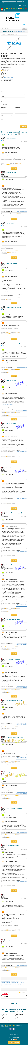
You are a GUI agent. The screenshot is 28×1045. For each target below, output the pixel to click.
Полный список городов (14, 1021)
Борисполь (4, 1014)
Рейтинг (15, 31)
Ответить (14, 168)
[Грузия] (19, 8)
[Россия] (2, 8)
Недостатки (17, 107)
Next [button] (26, 995)
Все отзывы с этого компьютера (21, 410)
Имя (2, 91)
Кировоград (13, 982)
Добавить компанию (14, 1042)
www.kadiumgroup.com (8, 79)
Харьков (22, 982)
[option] (14, 995)
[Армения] (21, 8)
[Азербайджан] (23, 8)
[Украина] (7, 8)
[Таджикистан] (14, 8)
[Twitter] (13, 1039)
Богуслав (3, 982)
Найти (24, 28)
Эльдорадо (14, 995)
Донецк (4, 1015)
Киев (21, 981)
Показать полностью (7, 404)
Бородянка (8, 982)
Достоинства (3, 107)
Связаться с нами (14, 1034)
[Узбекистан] (16, 8)
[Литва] (2, 9)
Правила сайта (21, 31)
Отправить (23, 126)
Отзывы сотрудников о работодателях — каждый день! (13, 2)
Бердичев (13, 981)
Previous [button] (2, 995)
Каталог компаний (8, 31)
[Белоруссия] (4, 8)
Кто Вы (2, 96)
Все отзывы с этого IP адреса (22, 211)
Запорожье (17, 1015)
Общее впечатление (5, 101)
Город (2, 115)
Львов (16, 1017)
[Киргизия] (12, 8)
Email (2, 119)
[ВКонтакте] (11, 1039)
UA (23, 5)
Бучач (2, 984)
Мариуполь (7, 981)
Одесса (4, 1018)
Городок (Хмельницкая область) (11, 984)
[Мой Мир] (16, 1039)
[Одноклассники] (15, 1039)
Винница (3, 981)
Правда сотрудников (10, 1025)
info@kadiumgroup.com (8, 77)
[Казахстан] (9, 8)
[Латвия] (26, 8)
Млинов (18, 982)
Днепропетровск (19, 1014)
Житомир (17, 981)
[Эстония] (4, 9)
